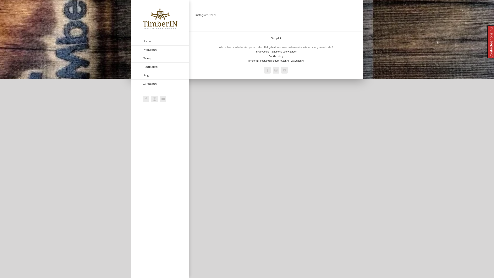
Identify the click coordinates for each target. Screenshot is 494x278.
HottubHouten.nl (280, 60)
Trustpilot (276, 38)
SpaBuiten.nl (297, 60)
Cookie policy (276, 56)
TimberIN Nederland (259, 60)
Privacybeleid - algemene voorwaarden (276, 51)
